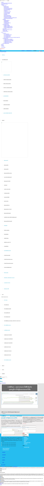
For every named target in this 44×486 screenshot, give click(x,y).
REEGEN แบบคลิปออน (6, 20)
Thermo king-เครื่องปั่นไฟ (6, 104)
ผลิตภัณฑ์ (3, 120)
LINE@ (3, 462)
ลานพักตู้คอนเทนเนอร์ (5, 38)
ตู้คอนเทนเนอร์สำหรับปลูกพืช (7, 213)
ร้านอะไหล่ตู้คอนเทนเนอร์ (5, 59)
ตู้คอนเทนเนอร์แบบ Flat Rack (7, 209)
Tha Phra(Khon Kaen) (27, 442)
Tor (5, 413)
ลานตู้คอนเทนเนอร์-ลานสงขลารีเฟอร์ (8, 40)
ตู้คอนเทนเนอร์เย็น (6, 6)
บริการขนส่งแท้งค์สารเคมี (7, 35)
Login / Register (3, 47)
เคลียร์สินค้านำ (26, 422)
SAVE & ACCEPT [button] (2, 482)
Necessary (2, 477)
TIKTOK (4, 464)
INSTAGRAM (4, 454)
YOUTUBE (3, 457)
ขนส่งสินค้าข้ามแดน (32, 421)
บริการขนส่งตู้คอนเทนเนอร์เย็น (8, 34)
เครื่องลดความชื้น (5, 30)
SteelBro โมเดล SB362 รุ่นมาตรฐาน (8, 263)
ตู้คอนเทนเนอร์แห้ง (6, 7)
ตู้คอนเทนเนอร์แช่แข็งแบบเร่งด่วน (8, 8)
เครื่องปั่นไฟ (4, 19)
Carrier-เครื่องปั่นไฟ (6, 108)
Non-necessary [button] (2, 479)
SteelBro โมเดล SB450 (7, 25)
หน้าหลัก (2, 2)
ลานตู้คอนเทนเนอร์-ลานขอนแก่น (8, 42)
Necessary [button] (1, 476)
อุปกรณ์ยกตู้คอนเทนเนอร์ (6, 24)
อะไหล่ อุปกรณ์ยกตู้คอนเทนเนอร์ (7, 267)
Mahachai (25, 437)
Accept (1, 484)
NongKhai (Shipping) (6, 449)
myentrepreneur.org (15, 466)
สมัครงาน (2, 44)
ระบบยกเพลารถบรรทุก (5, 31)
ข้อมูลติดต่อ (3, 373)
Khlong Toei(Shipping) (6, 448)
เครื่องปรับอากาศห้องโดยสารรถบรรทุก (7, 29)
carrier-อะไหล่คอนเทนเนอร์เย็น (7, 79)
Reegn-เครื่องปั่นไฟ (5, 100)
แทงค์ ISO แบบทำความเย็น (7, 11)
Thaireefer (3, 466)
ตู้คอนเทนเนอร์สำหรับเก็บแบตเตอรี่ (8, 18)
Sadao (25, 441)
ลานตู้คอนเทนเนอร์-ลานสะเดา (7, 41)
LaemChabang (26, 438)
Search (8, 0)
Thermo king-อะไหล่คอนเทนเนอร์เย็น (7, 91)
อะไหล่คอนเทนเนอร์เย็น (7, 12)
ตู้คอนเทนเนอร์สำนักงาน (7, 205)
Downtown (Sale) (26, 447)
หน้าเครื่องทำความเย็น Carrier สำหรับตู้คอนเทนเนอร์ (10, 17)
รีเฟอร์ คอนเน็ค (4, 28)
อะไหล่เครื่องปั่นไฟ (6, 23)
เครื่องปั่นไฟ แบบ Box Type (7, 22)
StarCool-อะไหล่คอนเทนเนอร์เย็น (7, 87)
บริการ (2, 32)
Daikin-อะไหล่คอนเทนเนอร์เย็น (7, 83)
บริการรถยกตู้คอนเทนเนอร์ (7, 36)
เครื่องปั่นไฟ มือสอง (6, 238)
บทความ (3, 369)
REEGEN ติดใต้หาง (6, 234)
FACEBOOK (3, 452)
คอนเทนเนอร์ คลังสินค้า (7, 13)
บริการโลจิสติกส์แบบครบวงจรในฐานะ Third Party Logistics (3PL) (12, 37)
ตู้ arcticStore (5, 14)
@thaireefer (23, 50)
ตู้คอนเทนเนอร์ (4, 5)
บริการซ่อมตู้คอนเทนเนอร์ (6, 43)
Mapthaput (25, 443)
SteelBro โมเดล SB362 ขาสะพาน (8, 26)
